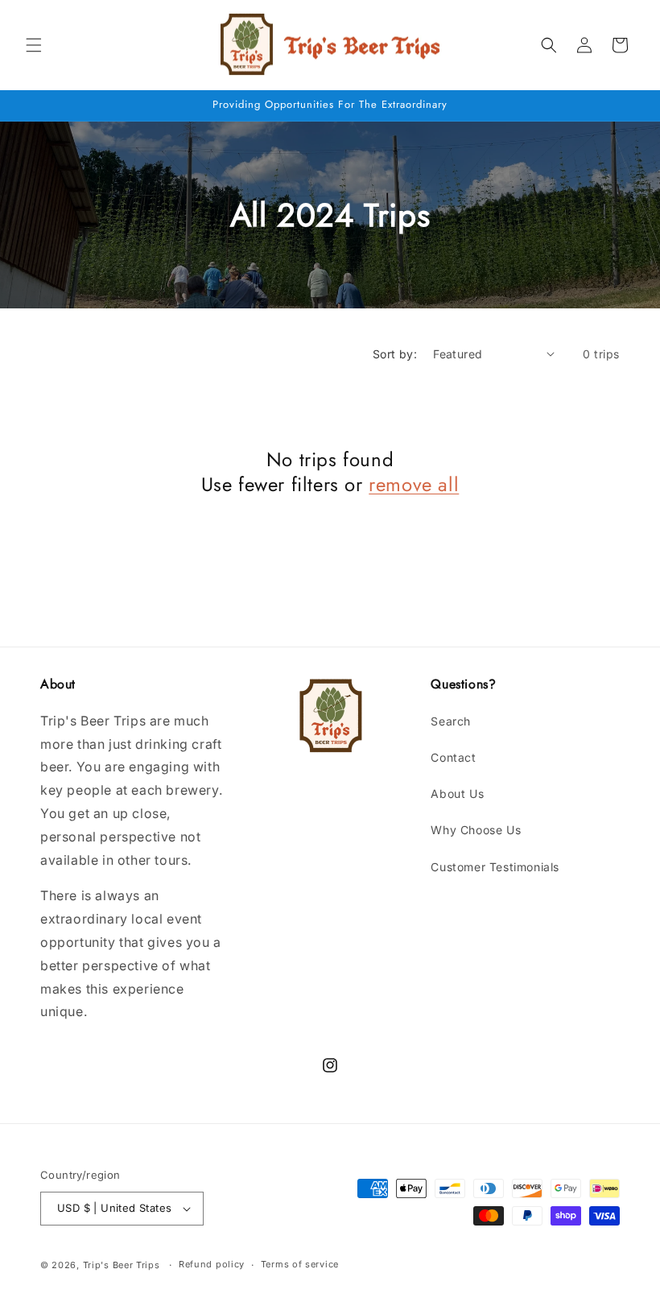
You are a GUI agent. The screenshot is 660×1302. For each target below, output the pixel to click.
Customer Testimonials (495, 867)
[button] (34, 45)
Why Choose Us (476, 830)
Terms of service (300, 1264)
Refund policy (212, 1264)
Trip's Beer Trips (121, 1265)
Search (451, 721)
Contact (453, 757)
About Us (457, 793)
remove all (414, 484)
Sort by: (395, 354)
